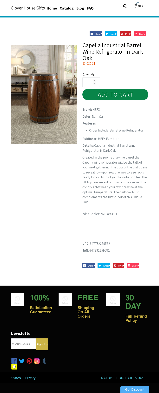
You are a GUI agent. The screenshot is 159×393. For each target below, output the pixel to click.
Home (52, 8)
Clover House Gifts (120, 378)
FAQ (90, 8)
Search (16, 378)
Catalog (66, 8)
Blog (80, 8)
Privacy (30, 378)
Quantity (88, 74)
